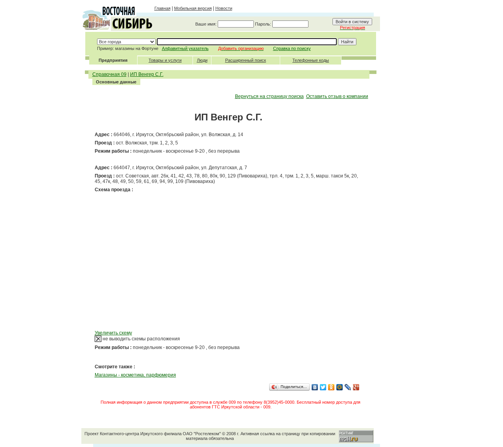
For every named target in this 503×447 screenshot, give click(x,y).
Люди (202, 60)
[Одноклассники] (331, 387)
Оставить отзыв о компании (337, 96)
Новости (223, 8)
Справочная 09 (109, 74)
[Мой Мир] (340, 387)
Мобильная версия (193, 8)
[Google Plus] (356, 387)
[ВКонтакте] (315, 387)
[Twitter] (323, 387)
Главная (162, 8)
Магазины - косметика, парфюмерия (135, 375)
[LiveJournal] (348, 387)
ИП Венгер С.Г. (146, 74)
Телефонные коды (310, 60)
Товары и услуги (165, 60)
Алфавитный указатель (185, 48)
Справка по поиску (292, 48)
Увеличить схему (113, 333)
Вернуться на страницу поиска (269, 96)
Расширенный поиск (245, 60)
